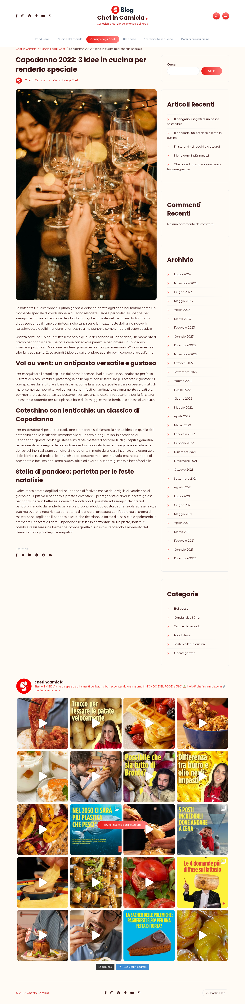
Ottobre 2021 (183, 469)
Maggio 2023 (183, 301)
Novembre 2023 (186, 283)
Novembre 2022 (186, 354)
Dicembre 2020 (185, 558)
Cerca (171, 64)
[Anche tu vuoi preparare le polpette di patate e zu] (96, 723)
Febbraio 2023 (184, 327)
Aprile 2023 (182, 310)
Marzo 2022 (182, 425)
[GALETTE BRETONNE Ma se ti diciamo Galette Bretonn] (43, 829)
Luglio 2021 (182, 496)
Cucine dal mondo (70, 39)
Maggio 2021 (183, 514)
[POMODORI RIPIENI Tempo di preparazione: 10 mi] (149, 882)
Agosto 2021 (183, 487)
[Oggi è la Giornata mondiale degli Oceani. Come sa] (96, 829)
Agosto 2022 (183, 381)
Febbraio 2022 (184, 434)
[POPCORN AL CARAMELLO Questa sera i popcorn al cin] (202, 723)
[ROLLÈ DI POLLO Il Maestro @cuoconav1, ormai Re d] (96, 935)
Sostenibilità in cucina (158, 39)
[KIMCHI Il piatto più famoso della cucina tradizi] (43, 723)
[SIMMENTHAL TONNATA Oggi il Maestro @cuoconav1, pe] (43, 935)
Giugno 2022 (183, 398)
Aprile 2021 (182, 523)
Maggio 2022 (183, 407)
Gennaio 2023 (184, 336)
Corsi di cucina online (195, 39)
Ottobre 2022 (184, 363)
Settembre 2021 (185, 478)
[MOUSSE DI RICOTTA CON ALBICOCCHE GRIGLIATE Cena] (43, 776)
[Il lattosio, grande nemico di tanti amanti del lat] (202, 882)
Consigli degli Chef (102, 39)
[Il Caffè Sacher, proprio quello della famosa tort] (149, 935)
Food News (42, 39)
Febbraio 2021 (184, 540)
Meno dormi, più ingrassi (191, 155)
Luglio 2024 (182, 274)
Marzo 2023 (182, 319)
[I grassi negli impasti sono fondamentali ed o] (202, 776)
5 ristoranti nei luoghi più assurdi (197, 146)
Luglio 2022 (182, 390)
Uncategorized (184, 653)
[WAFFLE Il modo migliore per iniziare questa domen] (149, 723)
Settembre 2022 (185, 372)
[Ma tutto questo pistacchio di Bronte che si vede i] (149, 776)
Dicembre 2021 (185, 452)
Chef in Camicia (122, 17)
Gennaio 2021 (183, 549)
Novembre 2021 (185, 461)
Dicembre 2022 (185, 345)
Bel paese (129, 39)
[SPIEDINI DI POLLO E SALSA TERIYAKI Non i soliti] (96, 882)
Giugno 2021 (183, 505)
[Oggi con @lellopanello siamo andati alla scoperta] (43, 882)
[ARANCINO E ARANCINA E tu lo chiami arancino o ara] (96, 776)
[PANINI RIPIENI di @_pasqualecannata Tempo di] (149, 829)
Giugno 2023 (183, 292)
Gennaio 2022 (184, 443)
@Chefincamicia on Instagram (122, 824)
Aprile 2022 (182, 416)
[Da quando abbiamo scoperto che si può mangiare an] (202, 829)
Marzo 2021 (182, 532)
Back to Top (217, 992)
